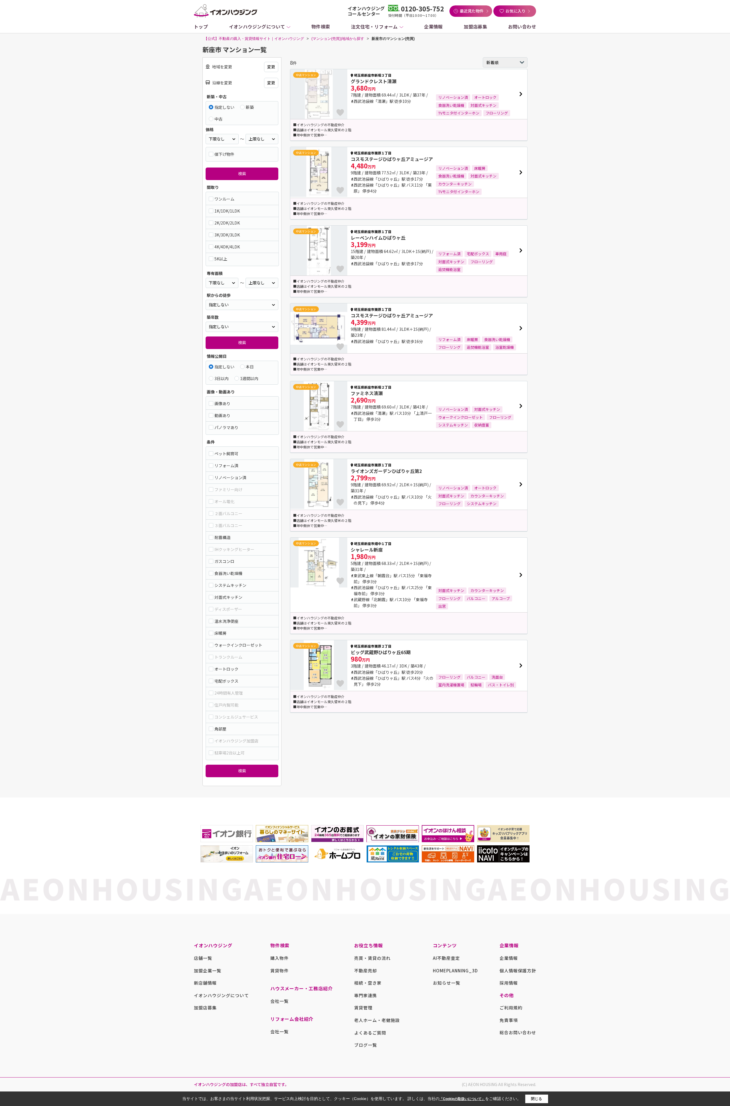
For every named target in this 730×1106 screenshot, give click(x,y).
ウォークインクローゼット (238, 645)
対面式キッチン (228, 597)
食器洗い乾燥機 (228, 573)
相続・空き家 (368, 983)
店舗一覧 (203, 958)
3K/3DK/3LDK (227, 235)
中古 (218, 119)
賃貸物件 (279, 971)
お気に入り (516, 11)
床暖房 (220, 633)
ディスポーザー (228, 609)
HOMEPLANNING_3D (455, 971)
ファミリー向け (228, 489)
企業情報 (433, 26)
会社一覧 (279, 1001)
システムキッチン (230, 585)
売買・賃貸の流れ (372, 958)
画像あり (222, 403)
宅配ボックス (226, 681)
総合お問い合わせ (518, 1032)
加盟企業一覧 (207, 971)
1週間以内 (249, 378)
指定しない (224, 107)
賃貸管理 (363, 1008)
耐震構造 (222, 537)
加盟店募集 (475, 26)
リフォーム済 (226, 465)
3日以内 (221, 378)
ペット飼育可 (226, 453)
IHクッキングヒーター (234, 549)
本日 (250, 367)
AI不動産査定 (446, 958)
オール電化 (224, 501)
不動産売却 (365, 971)
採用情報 (509, 983)
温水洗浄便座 (226, 621)
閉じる (536, 1099)
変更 (271, 67)
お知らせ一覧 (446, 983)
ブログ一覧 (365, 1045)
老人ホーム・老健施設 (377, 1020)
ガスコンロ (224, 561)
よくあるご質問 (370, 1033)
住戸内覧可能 (226, 705)
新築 (250, 107)
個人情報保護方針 (518, 971)
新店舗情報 (205, 983)
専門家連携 (365, 995)
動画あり (222, 415)
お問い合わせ (522, 26)
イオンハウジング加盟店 (236, 741)
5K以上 (220, 259)
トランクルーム (228, 657)
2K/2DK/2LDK (227, 223)
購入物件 (279, 958)
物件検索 (320, 26)
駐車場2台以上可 (229, 753)
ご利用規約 (511, 1008)
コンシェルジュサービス (236, 717)
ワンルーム (224, 199)
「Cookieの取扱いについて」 (462, 1099)
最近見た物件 (472, 11)
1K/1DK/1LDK (227, 211)
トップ (201, 26)
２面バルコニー (228, 513)
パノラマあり (226, 427)
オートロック (226, 669)
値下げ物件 (224, 154)
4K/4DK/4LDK (227, 247)
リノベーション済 (230, 477)
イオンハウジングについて (257, 26)
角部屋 (220, 729)
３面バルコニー (228, 525)
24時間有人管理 (228, 693)
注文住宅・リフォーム (374, 26)
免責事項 (509, 1020)
